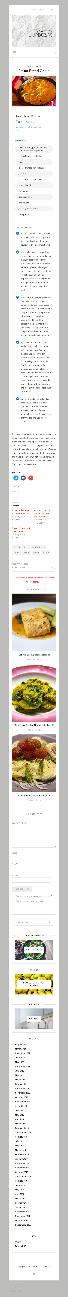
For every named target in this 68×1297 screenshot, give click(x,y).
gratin (27, 552)
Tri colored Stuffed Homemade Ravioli (34, 725)
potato (46, 552)
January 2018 (21, 1207)
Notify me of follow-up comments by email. (34, 896)
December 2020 (22, 1088)
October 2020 (21, 1097)
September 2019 (23, 1132)
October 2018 (21, 1172)
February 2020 (22, 1128)
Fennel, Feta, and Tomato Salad (34, 795)
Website (15, 875)
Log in (18, 1241)
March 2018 (20, 1198)
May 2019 (19, 1145)
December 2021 (22, 1066)
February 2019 (22, 1154)
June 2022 (20, 1057)
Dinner (29, 66)
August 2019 (21, 1136)
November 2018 (22, 1167)
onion (36, 552)
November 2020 (22, 1092)
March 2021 (20, 1079)
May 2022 (19, 1062)
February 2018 (22, 1202)
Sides (38, 66)
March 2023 (20, 1048)
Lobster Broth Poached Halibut (34, 654)
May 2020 (19, 1114)
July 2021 (19, 1070)
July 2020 (19, 1110)
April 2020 (19, 1119)
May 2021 (19, 1075)
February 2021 (22, 1084)
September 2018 (23, 1176)
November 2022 (22, 1053)
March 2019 (20, 1150)
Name (15, 853)
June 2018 (20, 1185)
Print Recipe (26, 122)
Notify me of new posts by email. (29, 901)
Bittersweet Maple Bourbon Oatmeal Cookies (34, 577)
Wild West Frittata (33, 581)
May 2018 (19, 1189)
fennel (16, 552)
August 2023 (21, 1044)
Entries (20, 1246)
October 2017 (21, 1220)
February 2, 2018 (20, 564)
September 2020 (23, 1101)
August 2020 (21, 1106)
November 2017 (22, 1216)
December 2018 (22, 1163)
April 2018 (19, 1194)
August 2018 (21, 1180)
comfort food (38, 547)
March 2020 (20, 1123)
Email (15, 864)
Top (53, 1291)
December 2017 (22, 1211)
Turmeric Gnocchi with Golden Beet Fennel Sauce (42, 513)
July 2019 (19, 1141)
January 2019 (21, 1158)
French (16, 547)
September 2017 (23, 1224)
